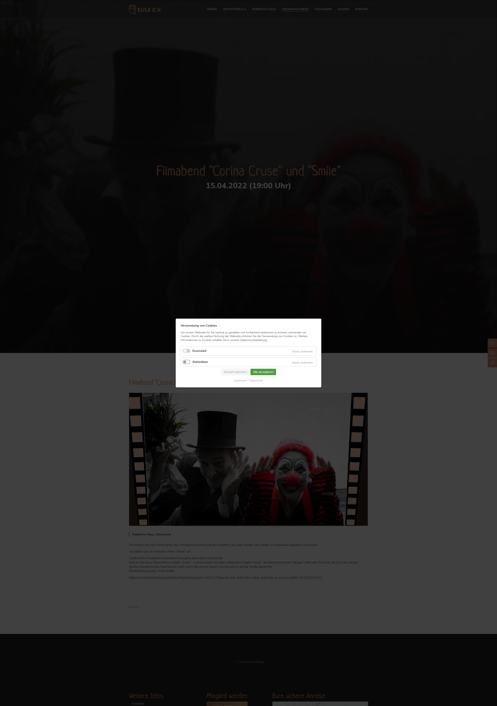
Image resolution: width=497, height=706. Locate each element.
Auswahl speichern (235, 371)
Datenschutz (256, 380)
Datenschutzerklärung (253, 340)
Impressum (240, 380)
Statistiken (200, 362)
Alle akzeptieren (263, 372)
